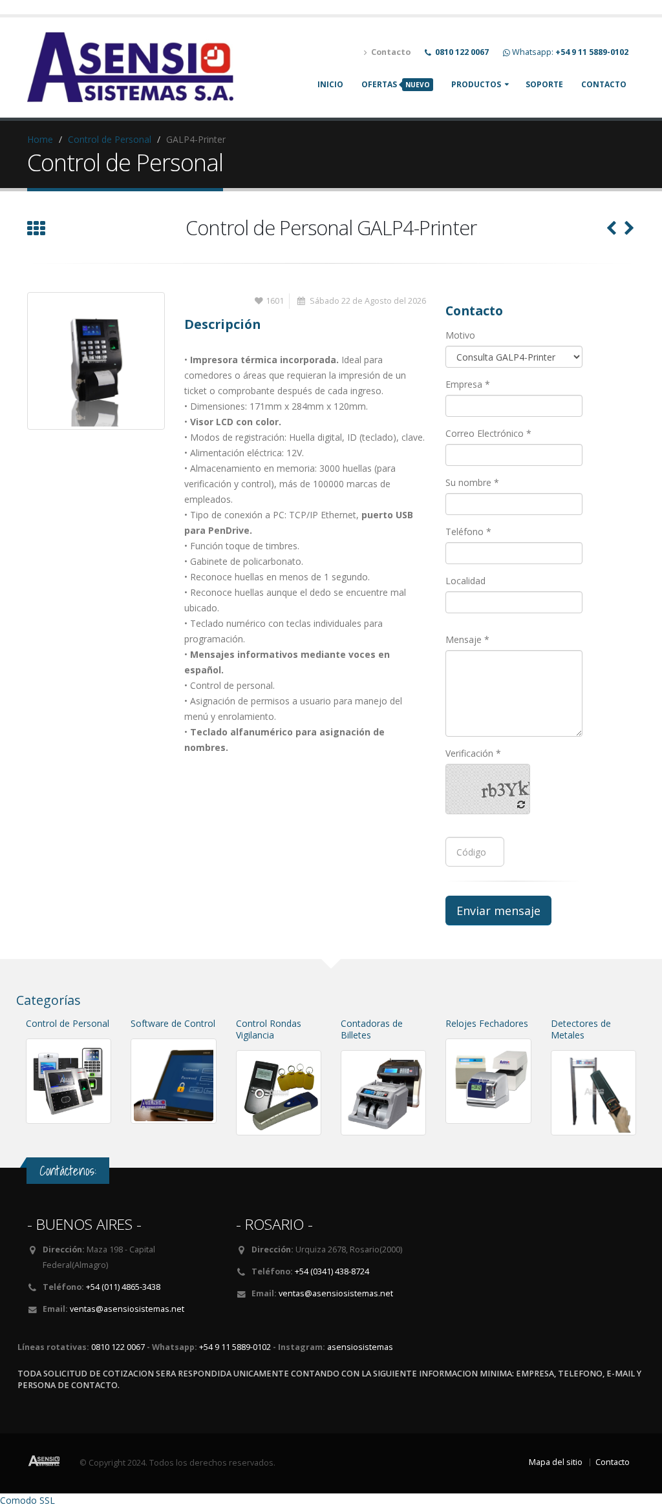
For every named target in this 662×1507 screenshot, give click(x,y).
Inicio (330, 84)
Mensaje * (467, 639)
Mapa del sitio (555, 1462)
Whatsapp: (570, 52)
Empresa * (467, 384)
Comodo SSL (27, 1500)
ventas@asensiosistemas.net (127, 1308)
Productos (476, 84)
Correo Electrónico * (488, 433)
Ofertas (395, 84)
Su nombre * (472, 482)
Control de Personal (109, 139)
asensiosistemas (360, 1347)
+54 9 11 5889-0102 (235, 1347)
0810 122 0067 (118, 1347)
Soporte (544, 84)
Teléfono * (468, 531)
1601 (275, 300)
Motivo (460, 335)
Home (40, 139)
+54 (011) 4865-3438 (123, 1286)
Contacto (603, 84)
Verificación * (473, 753)
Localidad (465, 580)
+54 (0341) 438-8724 (332, 1271)
